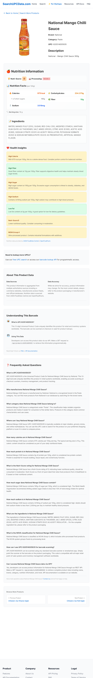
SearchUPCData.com (17, 4)
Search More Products (29, 13)
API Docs (80, 4)
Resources (69, 4)
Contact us (46, 579)
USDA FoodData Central (31, 241)
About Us (30, 673)
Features (6, 673)
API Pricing (53, 673)
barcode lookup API (48, 259)
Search (43, 4)
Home (34, 4)
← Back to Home (11, 13)
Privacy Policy (77, 673)
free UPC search (20, 259)
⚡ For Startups (55, 4)
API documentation (31, 351)
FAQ (88, 4)
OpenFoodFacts (45, 241)
